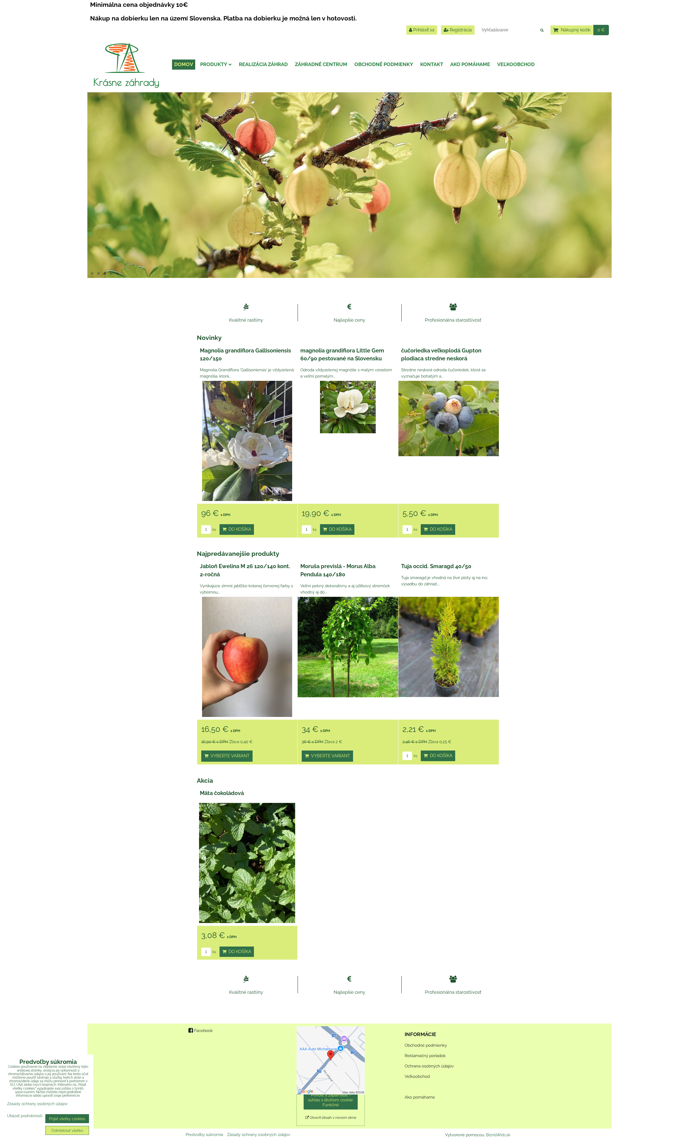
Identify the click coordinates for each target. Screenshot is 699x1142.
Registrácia (460, 29)
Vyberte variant (229, 755)
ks (214, 529)
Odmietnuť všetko (67, 1130)
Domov (183, 64)
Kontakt (431, 64)
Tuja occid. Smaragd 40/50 (436, 566)
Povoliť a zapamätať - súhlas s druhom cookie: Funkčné (331, 1100)
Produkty (213, 64)
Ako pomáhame (470, 64)
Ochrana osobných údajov (429, 1066)
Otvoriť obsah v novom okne (332, 1118)
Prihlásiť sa (423, 29)
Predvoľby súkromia (204, 1134)
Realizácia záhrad (263, 64)
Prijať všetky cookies (67, 1118)
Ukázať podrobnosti (24, 1116)
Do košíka (238, 529)
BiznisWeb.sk (498, 1134)
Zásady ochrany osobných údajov (258, 1134)
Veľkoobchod (516, 64)
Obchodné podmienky (383, 64)
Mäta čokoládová (222, 793)
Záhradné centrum (321, 64)
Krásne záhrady (126, 82)
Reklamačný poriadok (425, 1055)
